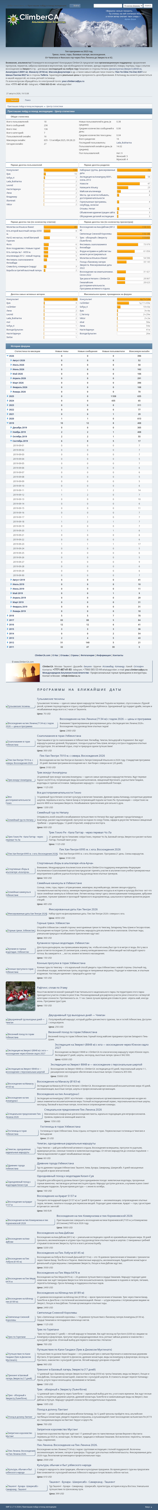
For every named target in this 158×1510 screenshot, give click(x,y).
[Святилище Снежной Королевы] (20, 1320)
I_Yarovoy (84, 314)
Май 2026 (18, 373)
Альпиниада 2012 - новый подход (23, 255)
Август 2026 (19, 360)
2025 (11, 396)
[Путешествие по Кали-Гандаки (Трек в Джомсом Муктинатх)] (20, 1360)
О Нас (55, 655)
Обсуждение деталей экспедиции (97, 216)
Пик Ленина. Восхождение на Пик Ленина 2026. (67, 1445)
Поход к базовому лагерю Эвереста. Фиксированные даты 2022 (96, 264)
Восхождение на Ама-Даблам (55, 1232)
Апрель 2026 (19, 378)
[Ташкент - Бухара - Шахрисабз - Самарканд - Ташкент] (26, 1489)
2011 (11, 647)
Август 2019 (19, 579)
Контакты (118, 655)
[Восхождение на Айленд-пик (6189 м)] (20, 1301)
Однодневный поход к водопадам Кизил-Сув (65, 1176)
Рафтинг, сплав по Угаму (52, 987)
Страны (75, 655)
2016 (11, 624)
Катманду (120, 666)
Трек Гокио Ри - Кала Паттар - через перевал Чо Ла (80, 832)
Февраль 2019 (20, 606)
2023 (11, 405)
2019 (11, 423)
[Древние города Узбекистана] (20, 1168)
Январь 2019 (19, 611)
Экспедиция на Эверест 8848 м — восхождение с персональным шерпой (96, 1064)
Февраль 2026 (20, 387)
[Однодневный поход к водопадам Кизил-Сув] (20, 1185)
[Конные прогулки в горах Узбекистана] (20, 972)
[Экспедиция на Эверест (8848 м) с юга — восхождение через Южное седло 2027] (29, 1053)
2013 (11, 638)
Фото (9, 244)
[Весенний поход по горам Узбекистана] (26, 1037)
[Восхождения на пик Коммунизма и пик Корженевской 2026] (30, 1223)
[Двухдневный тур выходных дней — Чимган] (26, 1022)
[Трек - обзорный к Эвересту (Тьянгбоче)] (20, 1398)
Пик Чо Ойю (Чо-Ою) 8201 (129, 72)
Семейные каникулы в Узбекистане (59, 883)
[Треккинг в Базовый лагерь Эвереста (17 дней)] (20, 1378)
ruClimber (11, 306)
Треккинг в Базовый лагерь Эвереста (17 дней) (66, 1369)
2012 (11, 642)
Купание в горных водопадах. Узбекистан (63, 943)
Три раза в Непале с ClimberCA (95, 278)
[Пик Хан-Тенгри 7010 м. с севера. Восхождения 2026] (21, 763)
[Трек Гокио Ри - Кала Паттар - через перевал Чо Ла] (26, 839)
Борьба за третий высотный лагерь (24, 270)
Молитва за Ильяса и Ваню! (20, 227)
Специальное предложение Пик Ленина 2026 (73, 1109)
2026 (11, 356)
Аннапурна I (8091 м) (17, 72)
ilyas (8, 173)
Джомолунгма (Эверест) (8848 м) (125, 68)
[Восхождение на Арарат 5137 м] (20, 1204)
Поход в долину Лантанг (52, 1409)
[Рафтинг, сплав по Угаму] (20, 1010)
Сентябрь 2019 (20, 441)
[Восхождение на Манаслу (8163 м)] (20, 1086)
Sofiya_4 (10, 177)
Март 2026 (18, 382)
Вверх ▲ (148, 1507)
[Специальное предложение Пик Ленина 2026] (24, 1117)
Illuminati (10, 200)
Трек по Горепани (48, 1329)
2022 (11, 409)
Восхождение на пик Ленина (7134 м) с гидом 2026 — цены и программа (105, 718)
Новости (84, 183)
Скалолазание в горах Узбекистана (59, 735)
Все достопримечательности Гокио (59, 792)
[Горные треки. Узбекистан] (20, 930)
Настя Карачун (13, 189)
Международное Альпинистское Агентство (65, 672)
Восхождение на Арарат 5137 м (56, 1195)
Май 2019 (18, 593)
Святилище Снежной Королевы (96, 233)
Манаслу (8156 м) (38, 72)
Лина (9, 192)
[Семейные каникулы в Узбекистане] (20, 895)
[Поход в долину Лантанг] (20, 1416)
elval (82, 322)
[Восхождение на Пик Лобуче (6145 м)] (20, 1261)
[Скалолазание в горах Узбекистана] (20, 744)
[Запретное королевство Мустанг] (20, 1436)
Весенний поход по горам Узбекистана (72, 1032)
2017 (11, 620)
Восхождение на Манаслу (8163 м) (58, 1081)
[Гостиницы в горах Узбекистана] (22, 1134)
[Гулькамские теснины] (20, 706)
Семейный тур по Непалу (53, 812)
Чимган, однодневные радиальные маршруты (66, 1143)
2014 (11, 633)
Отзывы (64, 655)
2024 (11, 400)
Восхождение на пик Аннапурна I (58, 1094)
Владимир (11, 196)
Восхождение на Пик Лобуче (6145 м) (60, 1252)
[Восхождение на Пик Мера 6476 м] (20, 1281)
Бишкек (88, 666)
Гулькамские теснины (51, 698)
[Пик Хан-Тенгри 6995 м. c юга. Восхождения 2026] (31, 853)
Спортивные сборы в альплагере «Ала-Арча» (65, 863)
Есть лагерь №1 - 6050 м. (18, 252)
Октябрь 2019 (20, 436)
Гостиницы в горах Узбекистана (60, 1126)
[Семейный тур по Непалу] (20, 820)
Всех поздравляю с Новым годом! (23, 248)
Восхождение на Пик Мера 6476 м (58, 1272)
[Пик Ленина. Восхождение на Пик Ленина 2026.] (20, 1454)
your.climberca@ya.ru (73, 81)
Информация (103, 655)
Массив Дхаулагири (60, 72)
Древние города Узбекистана (55, 1163)
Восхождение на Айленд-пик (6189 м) (60, 1292)
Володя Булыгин (14, 329)
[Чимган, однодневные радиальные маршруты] (20, 1152)
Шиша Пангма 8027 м (17, 75)
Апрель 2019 (19, 597)
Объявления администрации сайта (97, 212)
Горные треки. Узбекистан (53, 923)
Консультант (12, 170)
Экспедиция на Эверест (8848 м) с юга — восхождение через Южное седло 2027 (102, 1046)
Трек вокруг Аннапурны (52, 772)
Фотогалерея (87, 655)
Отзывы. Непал (87, 208)
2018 (11, 615)
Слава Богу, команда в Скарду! (21, 266)
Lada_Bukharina (124, 142)
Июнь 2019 (18, 588)
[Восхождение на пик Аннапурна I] (20, 1100)
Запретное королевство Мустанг (57, 1429)
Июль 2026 (18, 364)
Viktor (9, 204)
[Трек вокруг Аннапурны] (20, 780)
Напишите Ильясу (89, 187)
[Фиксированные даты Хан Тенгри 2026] (26, 913)
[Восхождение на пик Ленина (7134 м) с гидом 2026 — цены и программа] (32, 726)
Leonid (9, 185)
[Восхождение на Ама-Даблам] (20, 1241)
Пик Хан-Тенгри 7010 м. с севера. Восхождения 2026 (72, 755)
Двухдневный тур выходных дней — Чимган (77, 1015)
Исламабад (108, 666)
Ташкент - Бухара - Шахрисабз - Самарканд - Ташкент (82, 1481)
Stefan (9, 337)
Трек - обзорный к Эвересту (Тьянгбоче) (62, 1389)
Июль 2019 (18, 584)
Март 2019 (18, 602)
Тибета (44, 75)
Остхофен (138, 666)
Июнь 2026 (18, 369)
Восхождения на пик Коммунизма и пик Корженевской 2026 (95, 1215)
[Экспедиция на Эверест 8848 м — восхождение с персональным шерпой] (27, 1072)
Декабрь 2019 (20, 427)
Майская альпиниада (90, 191)
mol (8, 322)
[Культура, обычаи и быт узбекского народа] (20, 1472)
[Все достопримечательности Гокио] (20, 803)
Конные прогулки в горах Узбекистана (61, 963)
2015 (11, 629)
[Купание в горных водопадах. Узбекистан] (20, 952)
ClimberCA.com (42, 655)
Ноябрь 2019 (19, 432)
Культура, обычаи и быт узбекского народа (64, 1465)
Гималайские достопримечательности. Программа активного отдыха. (95, 285)
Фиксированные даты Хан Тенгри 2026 (73, 909)
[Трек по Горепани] (20, 1337)
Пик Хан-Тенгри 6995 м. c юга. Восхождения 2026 (90, 849)
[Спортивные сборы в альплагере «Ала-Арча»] (20, 872)
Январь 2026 (19, 391)
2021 (11, 414)
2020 (11, 418)
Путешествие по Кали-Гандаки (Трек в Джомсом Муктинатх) (74, 1349)
